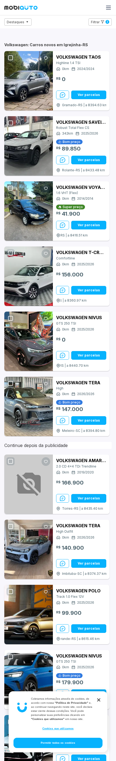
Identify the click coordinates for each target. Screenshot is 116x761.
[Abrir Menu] (108, 7)
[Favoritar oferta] (46, 58)
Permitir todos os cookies (58, 742)
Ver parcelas (89, 95)
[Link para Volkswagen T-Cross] (28, 276)
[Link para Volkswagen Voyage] (28, 211)
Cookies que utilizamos (58, 728)
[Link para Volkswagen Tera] (28, 406)
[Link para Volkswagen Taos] (28, 81)
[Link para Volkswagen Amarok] (28, 484)
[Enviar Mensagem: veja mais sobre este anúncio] (62, 95)
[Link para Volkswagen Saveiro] (28, 146)
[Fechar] (99, 700)
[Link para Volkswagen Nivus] (28, 341)
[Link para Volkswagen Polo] (28, 614)
